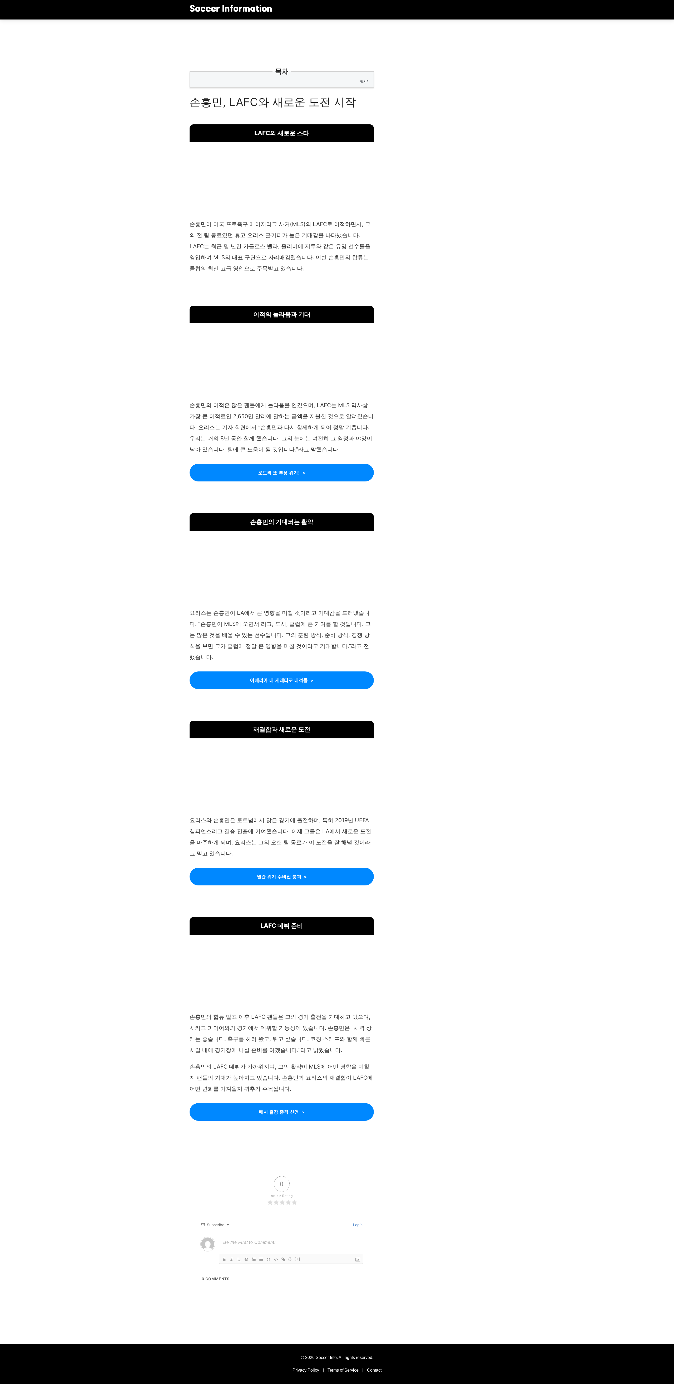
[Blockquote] (268, 1259)
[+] (297, 1259)
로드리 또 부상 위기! (279, 472)
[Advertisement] (282, 182)
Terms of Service (343, 1370)
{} (290, 1259)
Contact (374, 1370)
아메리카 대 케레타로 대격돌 (279, 680)
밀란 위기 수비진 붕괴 (279, 876)
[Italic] (231, 1259)
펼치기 (365, 81)
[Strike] (246, 1259)
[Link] (283, 1259)
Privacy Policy (306, 1370)
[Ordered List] (253, 1259)
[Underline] (239, 1259)
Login (357, 1224)
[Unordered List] (261, 1259)
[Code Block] (276, 1259)
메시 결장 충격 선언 (279, 1111)
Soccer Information (231, 9)
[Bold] (224, 1259)
